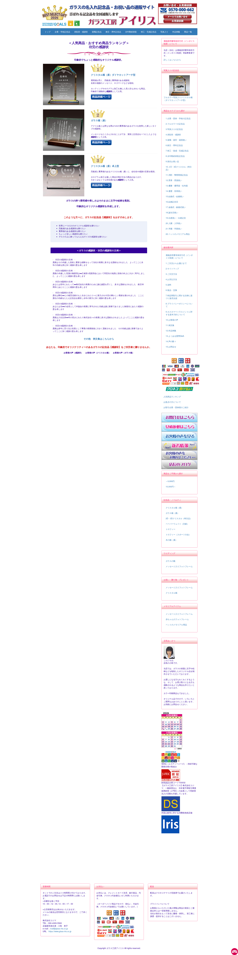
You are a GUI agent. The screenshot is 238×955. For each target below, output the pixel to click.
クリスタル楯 (171, 592)
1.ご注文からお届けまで (176, 263)
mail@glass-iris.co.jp (59, 928)
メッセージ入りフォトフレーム (179, 566)
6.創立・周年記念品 (174, 145)
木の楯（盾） (171, 539)
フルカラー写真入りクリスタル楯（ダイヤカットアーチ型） (178, 98)
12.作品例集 (171, 330)
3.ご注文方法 (171, 274)
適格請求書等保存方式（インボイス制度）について (179, 256)
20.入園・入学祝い (174, 223)
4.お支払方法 (171, 279)
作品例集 (176, 31)
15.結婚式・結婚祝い (175, 196)
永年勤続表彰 (131, 31)
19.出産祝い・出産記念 (176, 217)
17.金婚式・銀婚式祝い (176, 207)
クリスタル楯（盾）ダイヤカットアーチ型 (113, 74)
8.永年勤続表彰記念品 (175, 156)
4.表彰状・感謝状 (173, 134)
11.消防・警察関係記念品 (177, 174)
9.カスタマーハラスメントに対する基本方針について (179, 313)
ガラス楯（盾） (99, 120)
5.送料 (168, 284)
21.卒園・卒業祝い (174, 228)
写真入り (164, 31)
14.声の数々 (171, 341)
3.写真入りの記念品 (174, 129)
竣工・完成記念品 (148, 31)
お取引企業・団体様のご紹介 (176, 407)
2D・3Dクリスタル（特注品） (179, 518)
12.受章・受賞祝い (174, 180)
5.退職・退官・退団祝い (176, 139)
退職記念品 (97, 31)
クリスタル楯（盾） (174, 507)
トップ (48, 31)
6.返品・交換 (171, 290)
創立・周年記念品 (113, 31)
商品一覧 (188, 31)
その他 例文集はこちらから (99, 338)
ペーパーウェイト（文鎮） (177, 523)
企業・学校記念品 (62, 31)
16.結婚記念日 (172, 201)
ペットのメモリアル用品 (176, 624)
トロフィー (170, 529)
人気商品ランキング (172, 396)
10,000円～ (171, 486)
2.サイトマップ (172, 268)
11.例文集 (170, 325)
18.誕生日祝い (172, 212)
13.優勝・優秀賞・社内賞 (177, 185)
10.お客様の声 (172, 319)
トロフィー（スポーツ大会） (178, 534)
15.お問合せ (171, 346)
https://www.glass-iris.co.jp (59, 931)
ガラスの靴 (170, 561)
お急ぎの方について (172, 402)
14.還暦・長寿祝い (174, 191)
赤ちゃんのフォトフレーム (177, 619)
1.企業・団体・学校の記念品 (178, 118)
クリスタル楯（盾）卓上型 (105, 166)
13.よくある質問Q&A (175, 336)
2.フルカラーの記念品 (175, 123)
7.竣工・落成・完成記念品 (177, 150)
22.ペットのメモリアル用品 (178, 234)
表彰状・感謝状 (81, 31)
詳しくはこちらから (172, 59)
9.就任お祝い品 (172, 161)
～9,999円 (170, 481)
